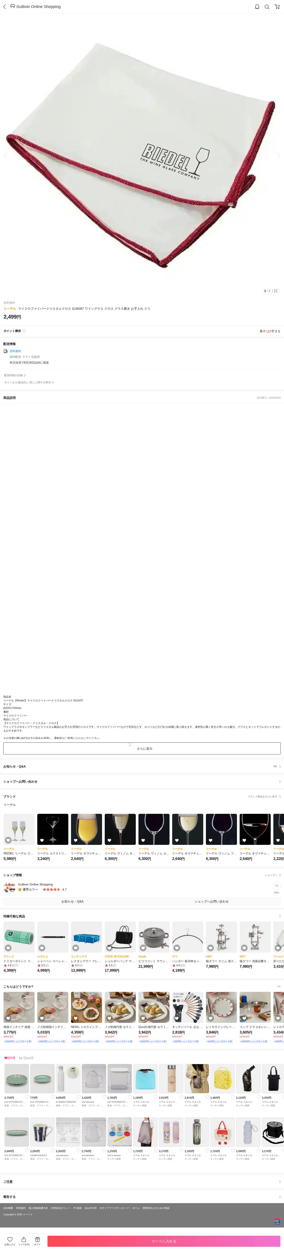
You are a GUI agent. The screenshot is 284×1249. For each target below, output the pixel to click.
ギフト (37, 1244)
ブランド (140, 796)
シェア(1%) (24, 1244)
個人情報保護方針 (38, 1208)
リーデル (10, 308)
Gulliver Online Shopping (38, 6)
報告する (9, 1196)
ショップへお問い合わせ (143, 781)
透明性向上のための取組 (156, 1208)
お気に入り (10, 1244)
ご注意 (8, 1181)
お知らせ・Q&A (140, 766)
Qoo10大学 (91, 1208)
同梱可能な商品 (14, 916)
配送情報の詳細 (13, 375)
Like (27, 1097)
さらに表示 (144, 748)
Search (267, 7)
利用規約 (21, 1208)
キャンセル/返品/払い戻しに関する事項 (27, 382)
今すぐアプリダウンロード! (115, 1208)
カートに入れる (164, 1241)
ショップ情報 (140, 875)
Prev (8, 155)
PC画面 (77, 1208)
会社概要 (8, 1208)
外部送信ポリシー (61, 1208)
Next (275, 155)
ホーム (136, 1208)
